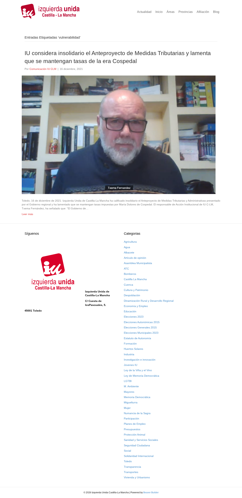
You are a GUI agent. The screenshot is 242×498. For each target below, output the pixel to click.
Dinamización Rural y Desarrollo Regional (149, 300)
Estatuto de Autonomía (137, 338)
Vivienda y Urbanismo (137, 477)
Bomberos (130, 273)
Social (127, 450)
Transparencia (132, 466)
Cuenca (128, 284)
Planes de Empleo (135, 423)
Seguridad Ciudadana (137, 445)
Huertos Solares (133, 348)
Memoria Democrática (137, 397)
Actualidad (144, 11)
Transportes (131, 472)
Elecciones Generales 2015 (140, 327)
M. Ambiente (131, 386)
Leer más (27, 214)
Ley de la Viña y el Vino (138, 370)
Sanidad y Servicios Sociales (141, 439)
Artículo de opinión (135, 257)
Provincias (185, 11)
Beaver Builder (151, 492)
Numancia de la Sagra (137, 413)
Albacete (129, 252)
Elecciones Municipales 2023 (141, 332)
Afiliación (203, 11)
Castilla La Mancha (135, 279)
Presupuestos (132, 429)
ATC (126, 268)
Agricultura (130, 241)
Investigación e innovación (139, 359)
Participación (131, 418)
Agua (127, 247)
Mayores (129, 391)
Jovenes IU (130, 364)
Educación (130, 311)
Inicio (159, 11)
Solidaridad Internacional (139, 455)
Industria (129, 354)
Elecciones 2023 (133, 316)
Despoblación (132, 295)
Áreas (171, 11)
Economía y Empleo (136, 306)
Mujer (127, 407)
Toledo (128, 461)
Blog (216, 11)
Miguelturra (130, 402)
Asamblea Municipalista (138, 263)
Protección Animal (134, 434)
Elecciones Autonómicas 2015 (142, 322)
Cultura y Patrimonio (136, 289)
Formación (130, 343)
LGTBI (128, 381)
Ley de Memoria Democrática (141, 375)
